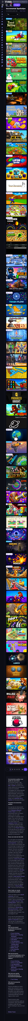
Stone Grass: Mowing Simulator (15, 908)
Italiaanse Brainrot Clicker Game (14, 811)
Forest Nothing (15, 933)
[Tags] (2, 66)
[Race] (2, 47)
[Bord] (2, 35)
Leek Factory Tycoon (19, 876)
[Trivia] (2, 60)
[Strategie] (2, 57)
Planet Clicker (20, 828)
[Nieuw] (2, 11)
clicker (14, 785)
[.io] (2, 37)
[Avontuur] (2, 32)
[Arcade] (2, 30)
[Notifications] (10, 4)
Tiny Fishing (14, 979)
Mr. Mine (13, 951)
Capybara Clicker (13, 823)
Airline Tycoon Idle (19, 859)
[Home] (2, 7)
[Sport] (2, 55)
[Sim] (2, 52)
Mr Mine (22, 870)
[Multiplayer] (2, 21)
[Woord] (2, 62)
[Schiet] (2, 50)
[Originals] (2, 19)
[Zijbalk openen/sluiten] (2, 1)
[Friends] (2, 4)
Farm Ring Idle (15, 949)
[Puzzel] (2, 45)
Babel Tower (14, 947)
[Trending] (2, 14)
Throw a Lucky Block (16, 963)
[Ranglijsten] (2, 24)
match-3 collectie (13, 920)
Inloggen (16, 5)
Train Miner (14, 939)
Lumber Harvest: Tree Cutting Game (17, 943)
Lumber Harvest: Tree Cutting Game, (15, 901)
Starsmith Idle (15, 946)
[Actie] (2, 27)
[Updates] (2, 16)
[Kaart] (2, 40)
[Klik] (2, 42)
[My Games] (6, 4)
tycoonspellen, (12, 843)
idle (9, 785)
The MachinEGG (15, 941)
